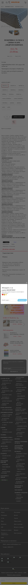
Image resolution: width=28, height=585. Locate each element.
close (26, 283)
